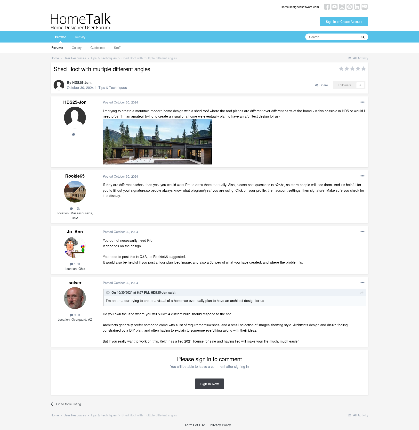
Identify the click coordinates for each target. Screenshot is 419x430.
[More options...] (362, 102)
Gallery (77, 47)
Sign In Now (209, 383)
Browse (60, 36)
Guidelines (97, 47)
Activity (80, 36)
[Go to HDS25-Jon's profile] (59, 85)
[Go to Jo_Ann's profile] (75, 247)
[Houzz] (357, 6)
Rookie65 (75, 176)
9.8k (76, 314)
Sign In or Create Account (344, 21)
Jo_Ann (75, 231)
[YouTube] (334, 6)
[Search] (363, 37)
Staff (117, 47)
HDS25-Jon (81, 82)
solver (75, 282)
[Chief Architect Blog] (365, 6)
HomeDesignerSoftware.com (300, 7)
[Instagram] (342, 6)
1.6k (76, 263)
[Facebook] (327, 6)
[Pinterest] (349, 6)
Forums (57, 47)
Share (323, 85)
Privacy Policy (220, 424)
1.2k (76, 208)
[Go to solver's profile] (75, 298)
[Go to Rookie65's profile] (75, 192)
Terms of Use (195, 424)
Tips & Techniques (112, 87)
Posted (120, 102)
